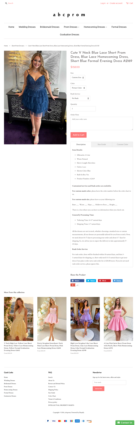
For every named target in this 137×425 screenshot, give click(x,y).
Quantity (74, 104)
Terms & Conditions (54, 399)
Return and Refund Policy (56, 384)
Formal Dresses (119, 27)
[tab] (81, 144)
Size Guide (51, 393)
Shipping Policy (53, 390)
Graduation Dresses (69, 34)
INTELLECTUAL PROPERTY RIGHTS (61, 405)
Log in (103, 3)
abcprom (68, 412)
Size (72, 73)
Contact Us (51, 387)
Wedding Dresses (27, 27)
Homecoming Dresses (95, 27)
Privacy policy (52, 402)
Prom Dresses (71, 27)
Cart (131, 3)
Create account (116, 3)
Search (50, 377)
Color (73, 83)
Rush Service (75, 94)
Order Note (75, 115)
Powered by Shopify (77, 412)
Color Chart (52, 396)
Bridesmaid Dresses (49, 27)
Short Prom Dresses (18, 46)
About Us (51, 381)
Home (11, 27)
